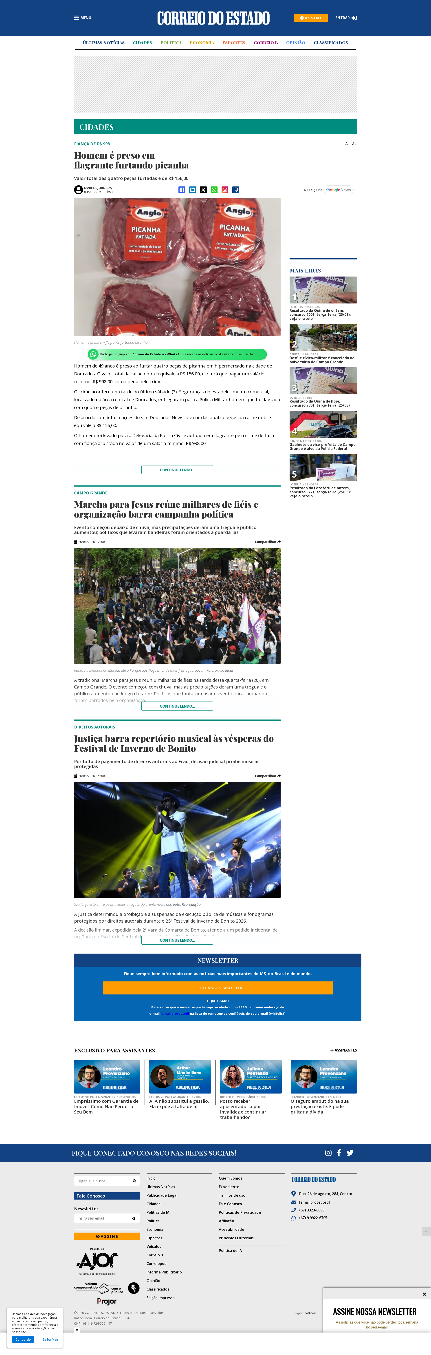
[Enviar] (133, 1218)
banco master (306, 441)
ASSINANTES (346, 1050)
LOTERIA (301, 397)
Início (151, 1178)
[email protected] (175, 1013)
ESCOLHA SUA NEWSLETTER (218, 987)
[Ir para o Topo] (426, 1231)
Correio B (266, 42)
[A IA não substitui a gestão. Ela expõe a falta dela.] (180, 1077)
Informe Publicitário (164, 1272)
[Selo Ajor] (107, 1261)
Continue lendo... (177, 469)
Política (171, 42)
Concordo (23, 1339)
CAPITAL (304, 354)
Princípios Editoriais (236, 1238)
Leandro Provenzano (316, 1097)
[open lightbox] (177, 267)
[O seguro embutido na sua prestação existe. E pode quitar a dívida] (324, 1077)
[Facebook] (181, 189)
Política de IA (158, 1212)
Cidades (142, 42)
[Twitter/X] (203, 189)
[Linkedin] (192, 189)
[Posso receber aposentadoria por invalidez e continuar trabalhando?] (251, 1077)
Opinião (295, 42)
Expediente (229, 1187)
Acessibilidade (231, 1229)
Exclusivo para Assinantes (105, 1097)
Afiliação (226, 1221)
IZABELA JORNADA (98, 188)
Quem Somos (230, 1178)
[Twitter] (350, 1152)
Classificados (331, 42)
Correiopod (157, 1264)
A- (354, 143)
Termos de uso (232, 1195)
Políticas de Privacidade (240, 1212)
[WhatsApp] (214, 189)
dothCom (311, 1313)
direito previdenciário (243, 1097)
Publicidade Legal (162, 1195)
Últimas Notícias (104, 42)
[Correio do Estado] (324, 1179)
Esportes (233, 42)
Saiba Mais (51, 1339)
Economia (202, 42)
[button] (268, 541)
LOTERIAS (305, 307)
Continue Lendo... (177, 706)
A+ (347, 143)
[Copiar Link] (235, 189)
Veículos (154, 1246)
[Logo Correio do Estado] (213, 18)
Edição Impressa (161, 1298)
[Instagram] (224, 189)
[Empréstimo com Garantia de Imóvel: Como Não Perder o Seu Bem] (107, 1077)
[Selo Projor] (107, 1294)
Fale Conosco (230, 1204)
